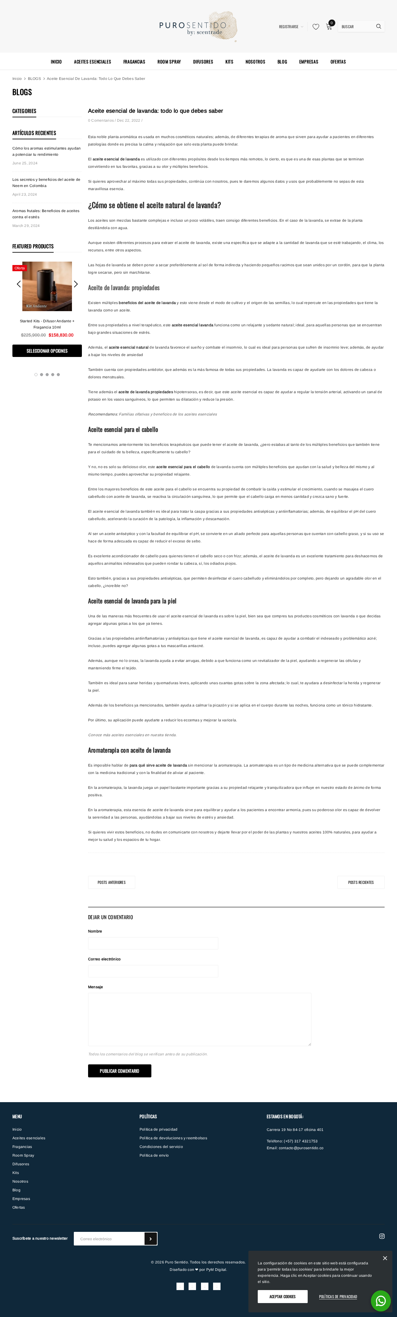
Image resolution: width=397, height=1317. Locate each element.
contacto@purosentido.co (301, 1148)
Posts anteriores (112, 882)
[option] (47, 309)
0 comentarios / (102, 120)
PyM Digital (216, 1269)
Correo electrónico (104, 959)
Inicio (17, 78)
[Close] (385, 1259)
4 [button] (52, 374)
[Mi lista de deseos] (314, 26)
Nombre (95, 931)
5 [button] (58, 374)
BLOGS (34, 78)
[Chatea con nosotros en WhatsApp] (381, 1301)
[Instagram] (382, 1236)
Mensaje (95, 987)
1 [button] (36, 374)
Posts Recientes (361, 882)
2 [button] (41, 374)
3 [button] (47, 374)
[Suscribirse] (151, 1238)
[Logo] (198, 25)
